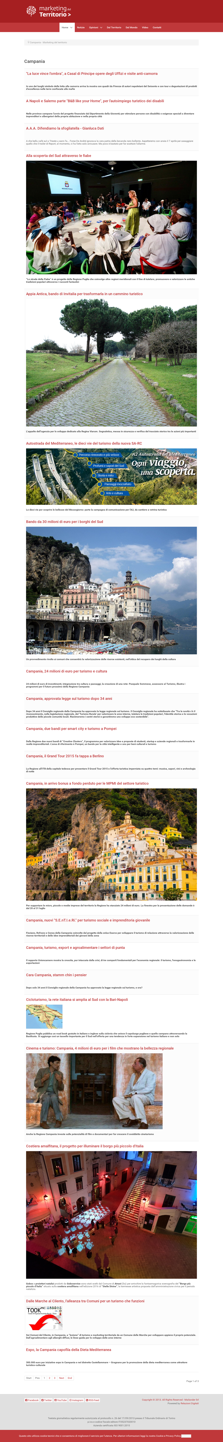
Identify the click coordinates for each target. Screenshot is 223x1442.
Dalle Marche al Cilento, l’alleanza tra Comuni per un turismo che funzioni (85, 1301)
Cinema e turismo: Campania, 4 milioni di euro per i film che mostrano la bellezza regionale (100, 1048)
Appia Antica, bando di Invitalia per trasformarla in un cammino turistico (84, 294)
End (70, 1378)
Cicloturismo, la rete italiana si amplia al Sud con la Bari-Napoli (77, 1000)
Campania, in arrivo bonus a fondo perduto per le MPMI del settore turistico (87, 783)
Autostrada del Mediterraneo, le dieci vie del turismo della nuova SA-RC (84, 443)
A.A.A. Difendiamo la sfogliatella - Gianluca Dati (65, 128)
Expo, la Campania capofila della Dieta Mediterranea (68, 1350)
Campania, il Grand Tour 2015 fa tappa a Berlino (65, 756)
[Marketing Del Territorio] (48, 11)
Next (61, 1378)
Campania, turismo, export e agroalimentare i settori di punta (75, 948)
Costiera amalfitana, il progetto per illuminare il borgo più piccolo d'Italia (85, 1146)
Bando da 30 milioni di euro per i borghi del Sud (64, 522)
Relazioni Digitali (190, 1403)
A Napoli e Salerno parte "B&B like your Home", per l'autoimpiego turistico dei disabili (95, 101)
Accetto (186, 1436)
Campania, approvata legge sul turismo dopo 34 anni (69, 699)
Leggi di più (198, 1435)
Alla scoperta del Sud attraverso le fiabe (58, 156)
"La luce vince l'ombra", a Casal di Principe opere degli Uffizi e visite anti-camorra (92, 74)
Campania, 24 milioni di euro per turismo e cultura (66, 671)
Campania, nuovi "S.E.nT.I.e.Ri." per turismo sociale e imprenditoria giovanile (88, 920)
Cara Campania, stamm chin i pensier (56, 975)
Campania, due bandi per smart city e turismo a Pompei (71, 729)
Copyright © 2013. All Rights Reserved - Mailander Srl (170, 1399)
